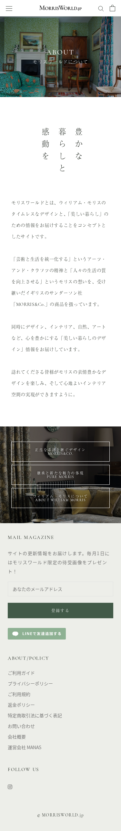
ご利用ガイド (21, 673)
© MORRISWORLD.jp (60, 815)
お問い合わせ (21, 726)
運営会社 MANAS (24, 747)
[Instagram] (10, 786)
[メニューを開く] (9, 8)
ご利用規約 (19, 694)
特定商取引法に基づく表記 (35, 715)
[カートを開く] (112, 8)
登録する (60, 611)
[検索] (101, 8)
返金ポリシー (21, 704)
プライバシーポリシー (30, 683)
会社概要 (17, 736)
